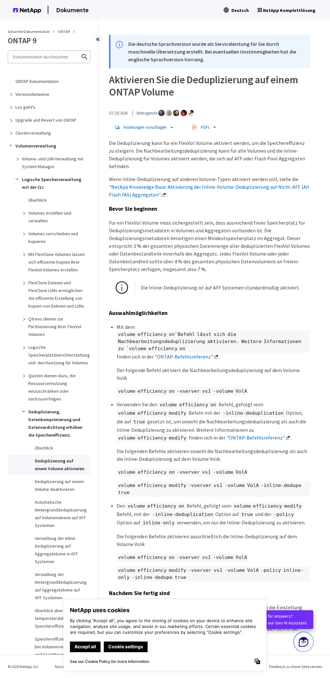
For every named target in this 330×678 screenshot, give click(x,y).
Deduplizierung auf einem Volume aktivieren (59, 464)
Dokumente (72, 10)
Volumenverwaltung (35, 146)
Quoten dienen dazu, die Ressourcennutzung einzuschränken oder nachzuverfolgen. (52, 387)
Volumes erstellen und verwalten (49, 217)
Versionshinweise (32, 94)
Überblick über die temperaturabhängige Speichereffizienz (56, 618)
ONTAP (64, 31)
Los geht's (25, 107)
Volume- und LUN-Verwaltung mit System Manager (52, 162)
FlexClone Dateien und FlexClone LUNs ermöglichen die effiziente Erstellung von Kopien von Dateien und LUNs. (56, 294)
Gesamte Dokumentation (29, 31)
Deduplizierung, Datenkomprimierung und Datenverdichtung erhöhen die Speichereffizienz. (55, 423)
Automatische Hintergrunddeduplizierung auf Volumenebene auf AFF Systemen (61, 513)
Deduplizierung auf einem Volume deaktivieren (59, 485)
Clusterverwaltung (33, 133)
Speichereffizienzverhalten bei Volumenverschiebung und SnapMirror (61, 646)
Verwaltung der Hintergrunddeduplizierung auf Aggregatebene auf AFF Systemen (61, 586)
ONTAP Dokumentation (37, 81)
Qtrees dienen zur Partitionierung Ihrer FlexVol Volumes (54, 326)
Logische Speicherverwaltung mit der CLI (51, 183)
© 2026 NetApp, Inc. (23, 666)
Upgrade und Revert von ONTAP (45, 120)
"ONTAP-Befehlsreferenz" (184, 356)
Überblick (37, 200)
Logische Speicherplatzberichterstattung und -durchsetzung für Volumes (59, 355)
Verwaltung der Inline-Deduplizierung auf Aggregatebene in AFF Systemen (56, 549)
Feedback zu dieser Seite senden (295, 666)
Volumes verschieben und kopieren (53, 237)
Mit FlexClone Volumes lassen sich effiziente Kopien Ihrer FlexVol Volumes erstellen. (56, 262)
